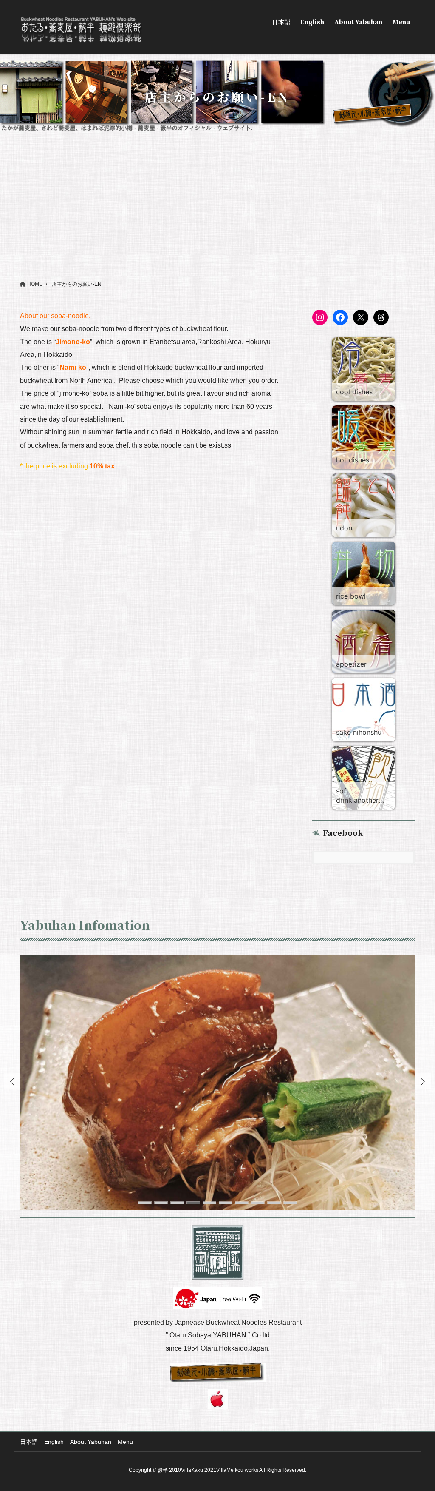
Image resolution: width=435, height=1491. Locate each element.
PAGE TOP (417, 1438)
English (54, 1441)
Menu (125, 1441)
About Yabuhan (90, 1441)
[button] (423, 1081)
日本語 (29, 1441)
